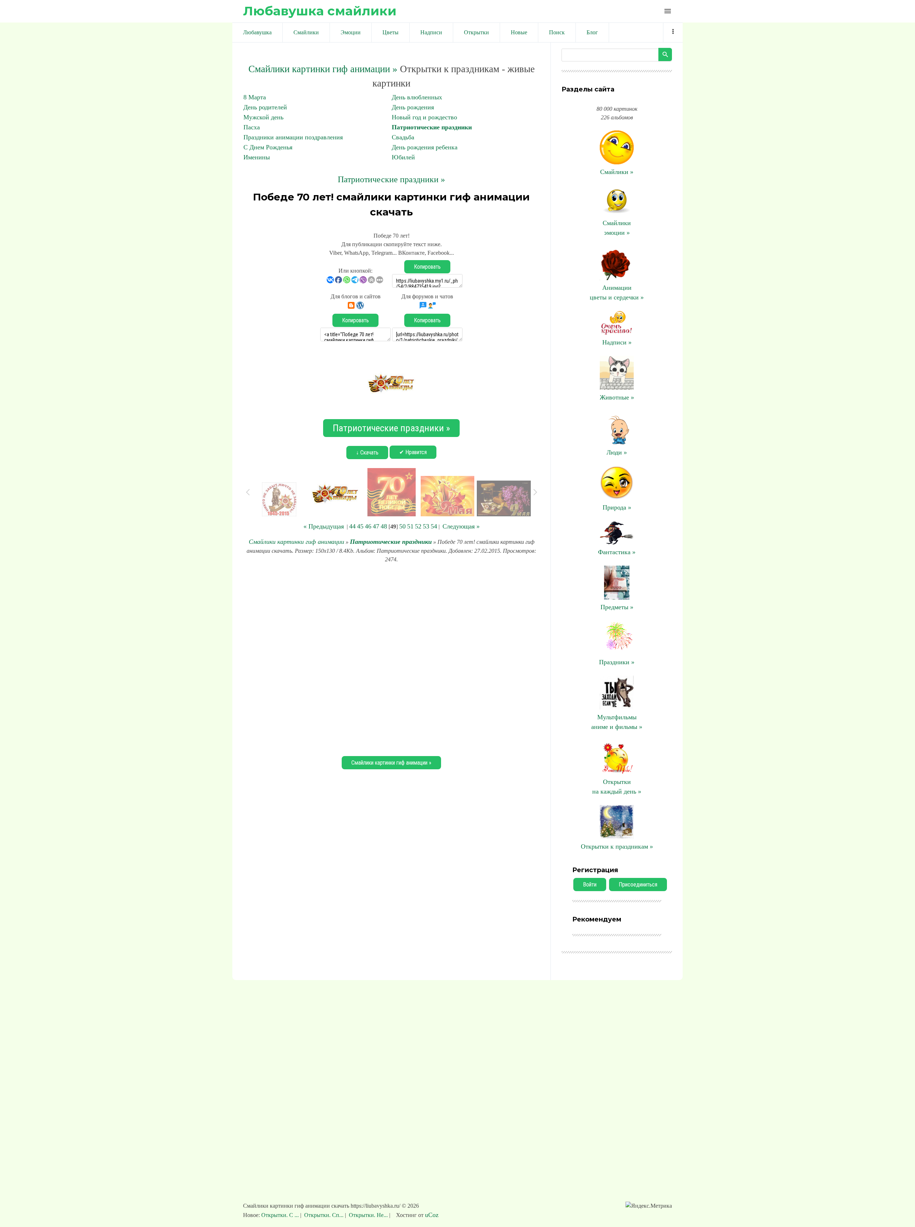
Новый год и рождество (424, 117)
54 (434, 526)
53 (426, 526)
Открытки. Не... (368, 1215)
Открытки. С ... (280, 1215)
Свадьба (403, 137)
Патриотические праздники (432, 127)
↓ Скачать (367, 452)
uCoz (432, 1214)
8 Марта (254, 97)
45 (360, 526)
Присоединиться (638, 884)
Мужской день (263, 117)
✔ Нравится (413, 452)
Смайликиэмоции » (617, 227)
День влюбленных (417, 97)
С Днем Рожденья (267, 147)
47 (376, 526)
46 (368, 526)
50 (402, 526)
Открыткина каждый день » (616, 786)
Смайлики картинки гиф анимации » (322, 69)
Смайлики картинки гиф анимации (296, 541)
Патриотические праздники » (391, 179)
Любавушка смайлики (319, 11)
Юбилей (403, 157)
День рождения (413, 107)
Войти (590, 884)
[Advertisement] (391, 658)
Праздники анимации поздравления (293, 137)
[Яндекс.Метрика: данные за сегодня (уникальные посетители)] (648, 1206)
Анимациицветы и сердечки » (617, 292)
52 (418, 526)
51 (410, 526)
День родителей (265, 107)
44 (352, 526)
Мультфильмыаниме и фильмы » (616, 722)
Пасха (251, 127)
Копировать (427, 266)
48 (384, 526)
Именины (256, 157)
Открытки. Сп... (324, 1215)
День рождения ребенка (425, 147)
